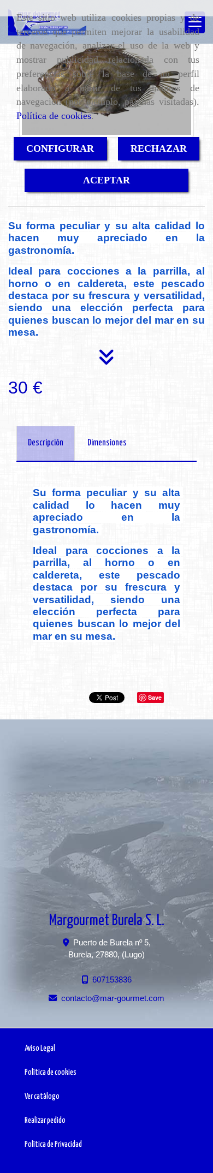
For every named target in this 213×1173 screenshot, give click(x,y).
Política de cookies (53, 115)
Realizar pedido (45, 1120)
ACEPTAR (106, 180)
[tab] (45, 444)
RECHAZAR (159, 148)
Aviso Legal (40, 1048)
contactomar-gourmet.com (112, 998)
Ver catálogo (42, 1096)
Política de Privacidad (53, 1144)
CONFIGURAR (60, 148)
